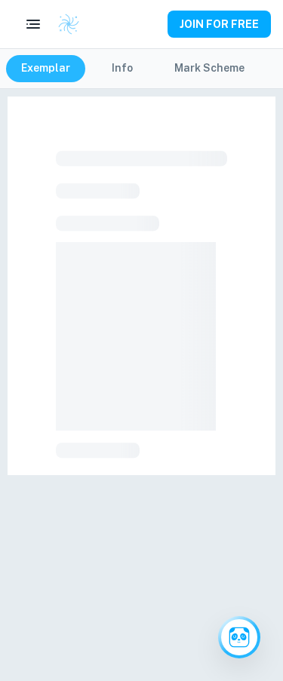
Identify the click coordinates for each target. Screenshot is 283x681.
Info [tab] (122, 68)
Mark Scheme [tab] (209, 68)
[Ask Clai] (239, 637)
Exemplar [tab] (45, 68)
